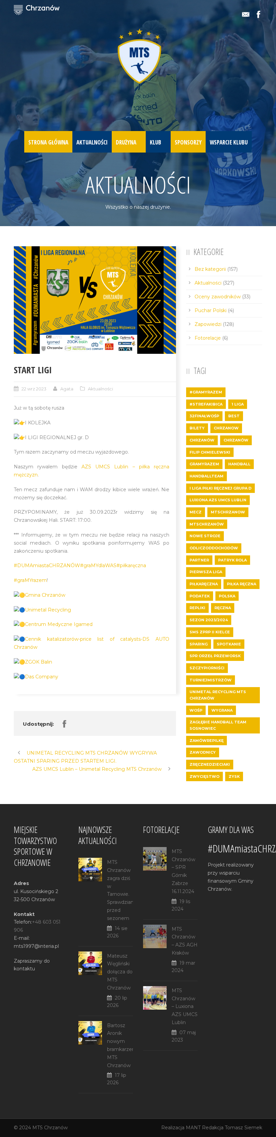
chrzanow (226, 428)
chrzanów (235, 440)
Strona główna (48, 142)
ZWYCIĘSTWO (204, 776)
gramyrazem (204, 464)
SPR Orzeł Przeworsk (215, 656)
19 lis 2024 (181, 905)
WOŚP (195, 710)
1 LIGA (238, 404)
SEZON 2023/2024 (208, 620)
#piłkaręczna (131, 565)
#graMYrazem (30, 580)
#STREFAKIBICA (205, 404)
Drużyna (126, 142)
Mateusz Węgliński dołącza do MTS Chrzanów (120, 972)
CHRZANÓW (201, 440)
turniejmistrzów (210, 680)
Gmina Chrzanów (45, 595)
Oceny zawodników (218, 297)
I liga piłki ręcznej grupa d (220, 488)
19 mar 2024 (183, 966)
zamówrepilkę (206, 740)
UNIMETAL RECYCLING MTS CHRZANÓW (217, 695)
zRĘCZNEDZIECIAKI (209, 764)
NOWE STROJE (204, 536)
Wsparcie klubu (229, 142)
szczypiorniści (207, 668)
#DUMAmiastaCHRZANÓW (47, 565)
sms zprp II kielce (209, 632)
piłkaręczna (203, 584)
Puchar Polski (211, 310)
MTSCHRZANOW (228, 512)
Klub (155, 142)
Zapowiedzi (208, 324)
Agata (66, 388)
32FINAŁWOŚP (204, 416)
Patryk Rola (232, 560)
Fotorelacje (208, 338)
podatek (199, 596)
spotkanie (229, 644)
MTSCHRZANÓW (206, 524)
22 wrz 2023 (34, 388)
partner (199, 560)
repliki (197, 607)
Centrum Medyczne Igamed (59, 624)
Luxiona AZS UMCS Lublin (217, 500)
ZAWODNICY (202, 752)
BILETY (197, 428)
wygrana (222, 710)
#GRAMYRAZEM (205, 392)
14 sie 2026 (117, 932)
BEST (234, 416)
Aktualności (92, 142)
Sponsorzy (188, 142)
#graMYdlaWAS (98, 565)
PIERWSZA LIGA (205, 572)
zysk (234, 776)
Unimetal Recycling (48, 610)
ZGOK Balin (38, 662)
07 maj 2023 (184, 1036)
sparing (198, 644)
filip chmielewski (209, 452)
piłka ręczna (241, 584)
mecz (195, 512)
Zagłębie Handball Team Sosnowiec (217, 725)
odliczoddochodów (213, 548)
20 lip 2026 (117, 1001)
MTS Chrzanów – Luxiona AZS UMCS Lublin (185, 1006)
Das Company (41, 677)
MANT (193, 1128)
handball (239, 464)
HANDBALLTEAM (206, 476)
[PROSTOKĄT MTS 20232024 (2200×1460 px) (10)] (95, 300)
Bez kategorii (210, 269)
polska (227, 596)
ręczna (222, 607)
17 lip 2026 (116, 1079)
